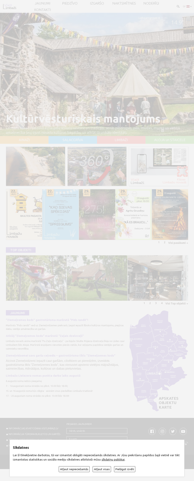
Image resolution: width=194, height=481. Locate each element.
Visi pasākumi (177, 242)
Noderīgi (151, 3)
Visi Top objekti (175, 303)
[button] (158, 130)
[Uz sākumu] (9, 6)
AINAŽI (24, 140)
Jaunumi (17, 312)
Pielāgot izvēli (124, 469)
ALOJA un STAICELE (169, 140)
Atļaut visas (102, 469)
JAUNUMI (42, 3)
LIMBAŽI (121, 140)
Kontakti (42, 9)
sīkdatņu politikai (113, 459)
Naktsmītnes (124, 3)
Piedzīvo (69, 3)
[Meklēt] (177, 6)
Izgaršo (97, 3)
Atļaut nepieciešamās (74, 469)
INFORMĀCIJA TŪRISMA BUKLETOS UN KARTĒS (34, 434)
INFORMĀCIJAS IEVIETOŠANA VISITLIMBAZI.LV (33, 428)
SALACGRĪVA (73, 140)
